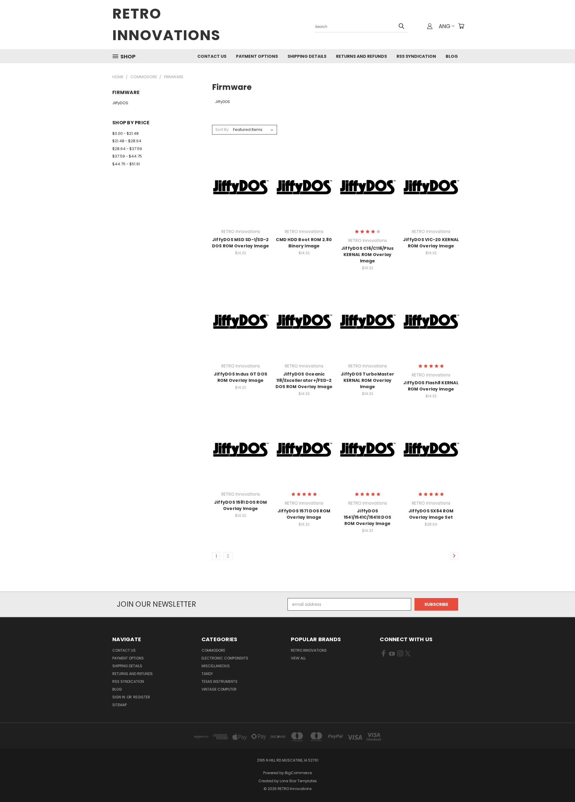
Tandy (207, 673)
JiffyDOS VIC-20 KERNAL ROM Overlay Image (431, 243)
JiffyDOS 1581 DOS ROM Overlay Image (240, 505)
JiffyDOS (120, 103)
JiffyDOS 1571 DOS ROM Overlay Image (304, 514)
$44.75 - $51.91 (126, 164)
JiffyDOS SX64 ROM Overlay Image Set (430, 514)
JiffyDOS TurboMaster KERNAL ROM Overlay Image (367, 380)
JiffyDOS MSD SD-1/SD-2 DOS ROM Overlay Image (240, 243)
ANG (444, 26)
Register (141, 697)
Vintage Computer (219, 689)
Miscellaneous (216, 665)
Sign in (119, 697)
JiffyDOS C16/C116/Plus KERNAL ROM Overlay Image (367, 254)
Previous (559, 783)
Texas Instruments (219, 681)
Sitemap (119, 704)
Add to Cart (240, 197)
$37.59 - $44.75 (127, 156)
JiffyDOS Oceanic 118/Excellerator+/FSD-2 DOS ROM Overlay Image (304, 380)
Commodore (213, 650)
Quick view (240, 174)
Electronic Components (225, 658)
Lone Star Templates (298, 780)
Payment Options (257, 56)
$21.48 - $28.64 (126, 141)
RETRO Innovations (309, 650)
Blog (452, 56)
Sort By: (222, 129)
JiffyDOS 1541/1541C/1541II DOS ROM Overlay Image (367, 517)
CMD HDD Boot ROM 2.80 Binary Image (304, 243)
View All (298, 658)
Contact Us (211, 56)
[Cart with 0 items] (461, 26)
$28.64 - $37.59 (127, 149)
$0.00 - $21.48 (125, 133)
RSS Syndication (416, 56)
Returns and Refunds (361, 56)
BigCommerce (298, 772)
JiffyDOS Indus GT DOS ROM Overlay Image (240, 377)
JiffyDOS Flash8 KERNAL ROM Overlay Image (431, 386)
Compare (238, 186)
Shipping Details (307, 56)
